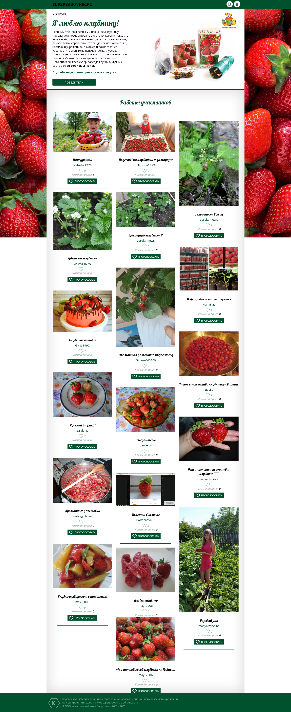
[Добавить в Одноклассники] (237, 4)
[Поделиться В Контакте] (229, 4)
